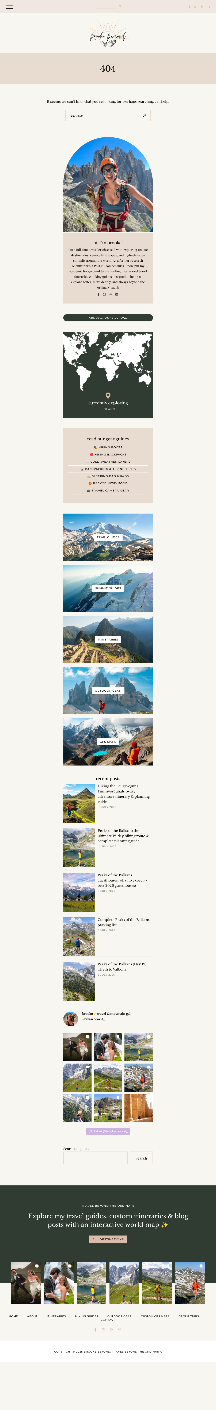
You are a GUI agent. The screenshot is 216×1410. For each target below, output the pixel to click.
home (13, 1316)
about (32, 1316)
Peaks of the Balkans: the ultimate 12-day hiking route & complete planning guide (123, 836)
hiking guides (86, 1316)
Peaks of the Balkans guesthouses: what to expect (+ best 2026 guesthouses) (122, 880)
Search (141, 1158)
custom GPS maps (155, 1316)
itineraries (56, 1316)
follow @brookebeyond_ (110, 1131)
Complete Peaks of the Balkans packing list (124, 922)
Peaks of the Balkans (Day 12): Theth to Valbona (122, 966)
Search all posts (76, 1148)
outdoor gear (119, 1316)
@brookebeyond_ (93, 1019)
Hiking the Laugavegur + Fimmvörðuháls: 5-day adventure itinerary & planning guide (124, 794)
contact (108, 1319)
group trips (189, 1316)
